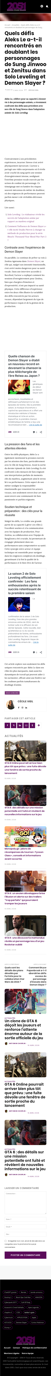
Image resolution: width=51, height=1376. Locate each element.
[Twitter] (13, 725)
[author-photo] (6, 1043)
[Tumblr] (32, 725)
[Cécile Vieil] (11, 704)
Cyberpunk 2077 (10, 1302)
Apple (34, 1317)
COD (18, 1312)
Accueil (7, 25)
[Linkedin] (26, 707)
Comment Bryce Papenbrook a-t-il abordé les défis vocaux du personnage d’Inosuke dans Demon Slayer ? (36, 976)
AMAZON (38, 1297)
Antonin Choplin (17, 1043)
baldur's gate (29, 1312)
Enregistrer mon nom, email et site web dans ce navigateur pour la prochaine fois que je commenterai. (25, 1244)
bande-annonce (36, 1292)
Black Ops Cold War (23, 1297)
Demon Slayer (21, 1322)
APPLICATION (22, 1317)
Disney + (7, 1327)
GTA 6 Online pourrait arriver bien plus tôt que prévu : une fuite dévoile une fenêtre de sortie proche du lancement (25, 1095)
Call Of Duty (25, 1302)
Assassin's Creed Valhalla (14, 1307)
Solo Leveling (12, 693)
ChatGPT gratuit (10, 1292)
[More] (39, 725)
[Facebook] (19, 707)
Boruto (23, 1292)
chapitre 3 (8, 1312)
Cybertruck (8, 1317)
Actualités (15, 25)
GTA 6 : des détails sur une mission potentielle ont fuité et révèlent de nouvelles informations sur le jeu (25, 811)
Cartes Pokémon (37, 1322)
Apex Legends (33, 1307)
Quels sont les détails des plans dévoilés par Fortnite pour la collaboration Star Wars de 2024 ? (14, 974)
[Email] (26, 725)
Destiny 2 (7, 1297)
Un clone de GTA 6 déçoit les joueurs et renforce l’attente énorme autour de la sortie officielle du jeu (24, 1029)
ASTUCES (8, 1322)
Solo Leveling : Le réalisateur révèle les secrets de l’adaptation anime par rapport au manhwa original (25, 218)
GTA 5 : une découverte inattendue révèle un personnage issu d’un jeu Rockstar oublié (25, 941)
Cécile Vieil (33, 90)
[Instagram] (22, 707)
